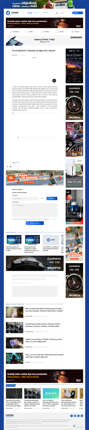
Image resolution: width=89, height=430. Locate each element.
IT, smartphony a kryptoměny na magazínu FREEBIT (41, 425)
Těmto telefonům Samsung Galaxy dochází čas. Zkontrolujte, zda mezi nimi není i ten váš (68, 403)
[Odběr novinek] (57, 13)
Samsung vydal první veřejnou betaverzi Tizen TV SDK (13, 248)
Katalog (36, 13)
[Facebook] (71, 416)
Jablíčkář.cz (18, 425)
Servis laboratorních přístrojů (58, 425)
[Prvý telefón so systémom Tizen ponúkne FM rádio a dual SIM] (51, 240)
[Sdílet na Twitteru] (10, 167)
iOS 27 (16, 427)
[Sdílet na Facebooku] (7, 167)
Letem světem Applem (10, 425)
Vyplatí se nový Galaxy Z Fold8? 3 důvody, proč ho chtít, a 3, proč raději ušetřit (44, 340)
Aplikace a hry (29, 331)
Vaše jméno (15, 195)
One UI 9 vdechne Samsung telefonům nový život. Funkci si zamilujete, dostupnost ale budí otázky (51, 403)
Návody (28, 362)
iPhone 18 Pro (12, 427)
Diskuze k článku (17, 189)
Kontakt (45, 13)
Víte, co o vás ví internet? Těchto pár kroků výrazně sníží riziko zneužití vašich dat (44, 356)
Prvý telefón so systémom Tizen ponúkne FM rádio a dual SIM (51, 248)
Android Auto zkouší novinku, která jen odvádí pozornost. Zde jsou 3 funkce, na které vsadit (43, 325)
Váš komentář (15, 202)
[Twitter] (75, 416)
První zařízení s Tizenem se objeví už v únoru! (33, 50)
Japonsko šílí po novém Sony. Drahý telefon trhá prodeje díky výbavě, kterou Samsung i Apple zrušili (13, 403)
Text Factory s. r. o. (22, 419)
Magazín (30, 13)
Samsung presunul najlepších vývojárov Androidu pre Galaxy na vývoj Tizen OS (31, 249)
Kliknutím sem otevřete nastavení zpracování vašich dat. (29, 423)
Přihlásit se (52, 198)
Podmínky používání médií (18, 421)
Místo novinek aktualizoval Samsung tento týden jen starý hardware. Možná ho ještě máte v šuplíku (44, 309)
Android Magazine (25, 425)
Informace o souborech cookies (48, 421)
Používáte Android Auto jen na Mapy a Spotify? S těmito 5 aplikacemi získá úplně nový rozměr (32, 403)
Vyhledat (76, 13)
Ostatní (15, 55)
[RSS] (82, 416)
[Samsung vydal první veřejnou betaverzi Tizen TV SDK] (14, 240)
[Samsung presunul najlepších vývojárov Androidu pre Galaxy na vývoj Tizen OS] (32, 240)
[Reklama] (44, 4)
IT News (18, 163)
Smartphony (29, 316)
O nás (16, 423)
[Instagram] (78, 416)
